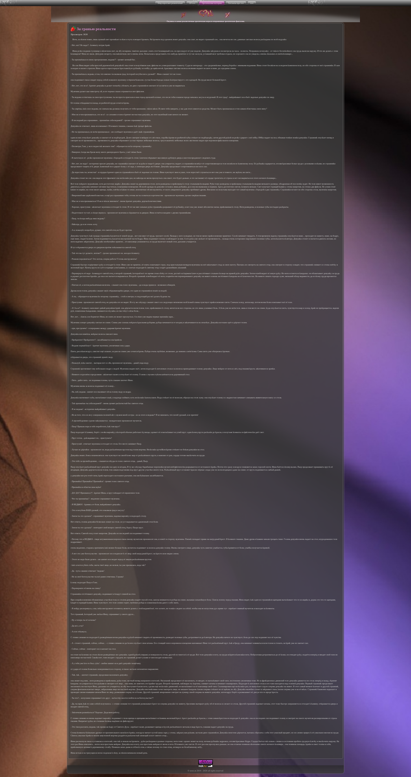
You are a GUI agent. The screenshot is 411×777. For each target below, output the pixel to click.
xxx (252, 3)
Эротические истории (212, 3)
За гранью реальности (96, 28)
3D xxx (192, 3)
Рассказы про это (236, 3)
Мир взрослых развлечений (170, 3)
